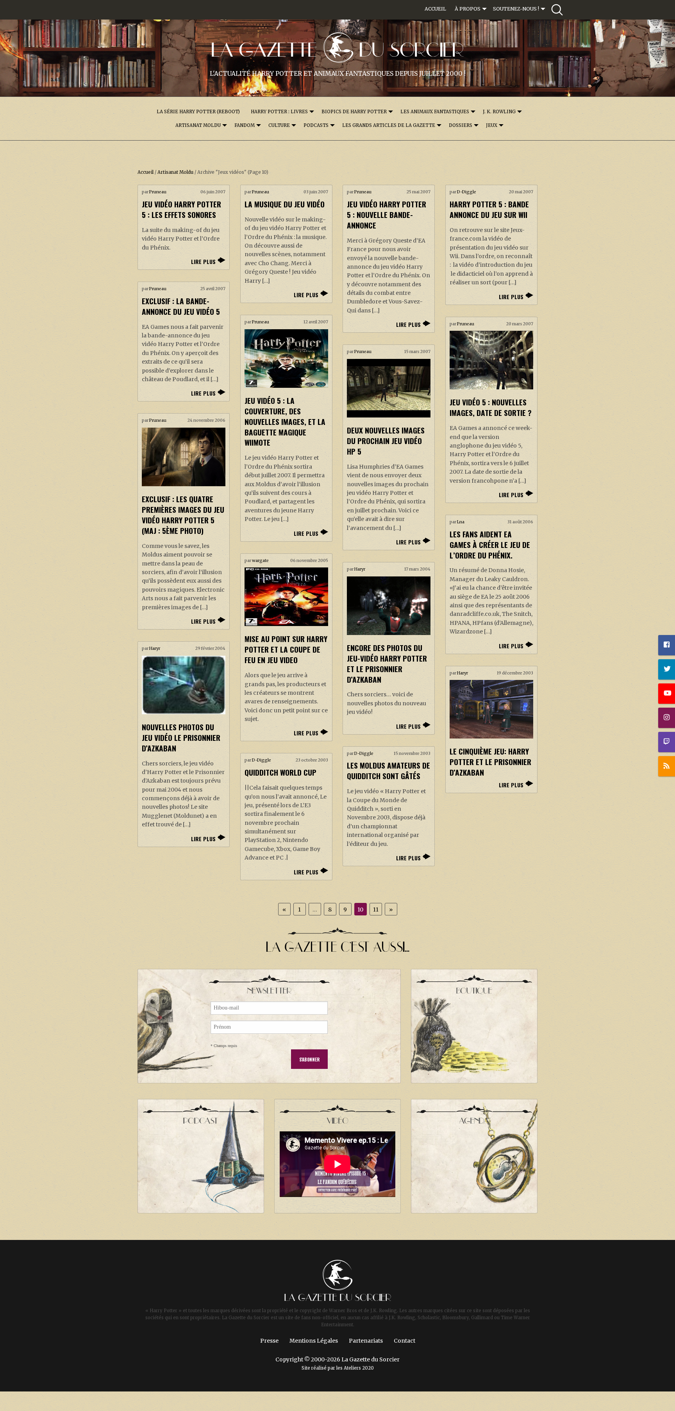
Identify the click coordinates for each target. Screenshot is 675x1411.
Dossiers (460, 125)
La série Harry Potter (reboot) (198, 111)
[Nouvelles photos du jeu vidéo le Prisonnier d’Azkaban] (183, 685)
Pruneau (157, 191)
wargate (260, 560)
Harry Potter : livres (279, 111)
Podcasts (316, 125)
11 (376, 909)
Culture (279, 125)
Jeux (491, 125)
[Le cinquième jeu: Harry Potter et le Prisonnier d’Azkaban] (491, 709)
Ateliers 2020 (359, 1368)
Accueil (435, 9)
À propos (467, 9)
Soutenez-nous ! (516, 9)
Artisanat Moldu (198, 125)
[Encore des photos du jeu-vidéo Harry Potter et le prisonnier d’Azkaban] (388, 605)
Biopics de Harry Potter (354, 111)
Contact (404, 1340)
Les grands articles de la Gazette (388, 125)
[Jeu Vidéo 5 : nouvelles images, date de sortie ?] (491, 360)
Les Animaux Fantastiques (434, 111)
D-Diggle (466, 191)
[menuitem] (435, 9)
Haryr (359, 569)
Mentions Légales (313, 1340)
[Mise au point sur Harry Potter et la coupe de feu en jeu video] (286, 596)
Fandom (244, 125)
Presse (269, 1340)
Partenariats (366, 1340)
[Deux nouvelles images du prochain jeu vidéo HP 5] (388, 388)
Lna (460, 521)
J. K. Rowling (499, 111)
